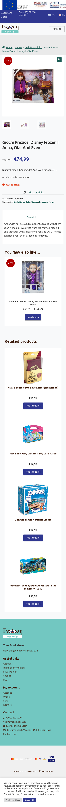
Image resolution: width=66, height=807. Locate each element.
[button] (59, 59)
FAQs (6, 679)
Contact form (10, 733)
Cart (5, 700)
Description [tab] (33, 217)
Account (7, 692)
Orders (6, 696)
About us (8, 663)
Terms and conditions (14, 667)
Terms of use (30, 770)
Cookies (7, 675)
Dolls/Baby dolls (33, 47)
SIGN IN (57, 29)
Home (9, 47)
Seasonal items (46, 201)
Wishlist (7, 704)
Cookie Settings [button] (13, 800)
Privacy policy (10, 671)
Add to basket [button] (33, 405)
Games (18, 47)
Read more (33, 317)
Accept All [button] (29, 800)
